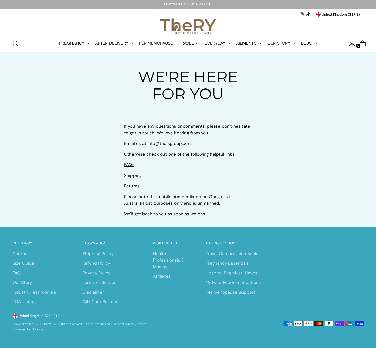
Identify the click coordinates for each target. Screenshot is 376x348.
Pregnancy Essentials (227, 263)
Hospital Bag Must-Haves (231, 273)
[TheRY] (188, 26)
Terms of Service (100, 282)
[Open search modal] (15, 43)
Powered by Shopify (28, 329)
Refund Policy (96, 263)
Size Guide (23, 263)
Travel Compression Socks (233, 253)
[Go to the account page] (350, 43)
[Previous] (146, 4)
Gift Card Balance (100, 301)
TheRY (47, 324)
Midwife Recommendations (233, 282)
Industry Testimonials (34, 292)
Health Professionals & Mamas (168, 260)
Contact (21, 253)
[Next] (229, 4)
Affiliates (162, 276)
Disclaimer (93, 292)
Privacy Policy (96, 273)
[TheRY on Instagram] (301, 14)
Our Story (22, 282)
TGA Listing (24, 301)
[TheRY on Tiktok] (308, 14)
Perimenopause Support (230, 292)
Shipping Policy (98, 253)
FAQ (16, 273)
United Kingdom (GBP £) (341, 14)
